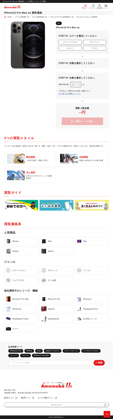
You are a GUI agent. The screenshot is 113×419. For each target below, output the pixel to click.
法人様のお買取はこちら (70, 94)
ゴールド (94, 48)
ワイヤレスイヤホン (91, 351)
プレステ (25, 355)
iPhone (29, 351)
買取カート (85, 8)
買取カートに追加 (84, 121)
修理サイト (26, 398)
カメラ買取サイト (46, 398)
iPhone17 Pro (15, 351)
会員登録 (99, 8)
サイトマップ (56, 405)
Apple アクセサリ (53, 351)
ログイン (93, 8)
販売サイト (9, 398)
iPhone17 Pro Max (41, 355)
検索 (100, 362)
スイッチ (13, 355)
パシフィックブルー (70, 42)
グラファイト (94, 42)
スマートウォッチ (71, 351)
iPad (39, 351)
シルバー (70, 48)
